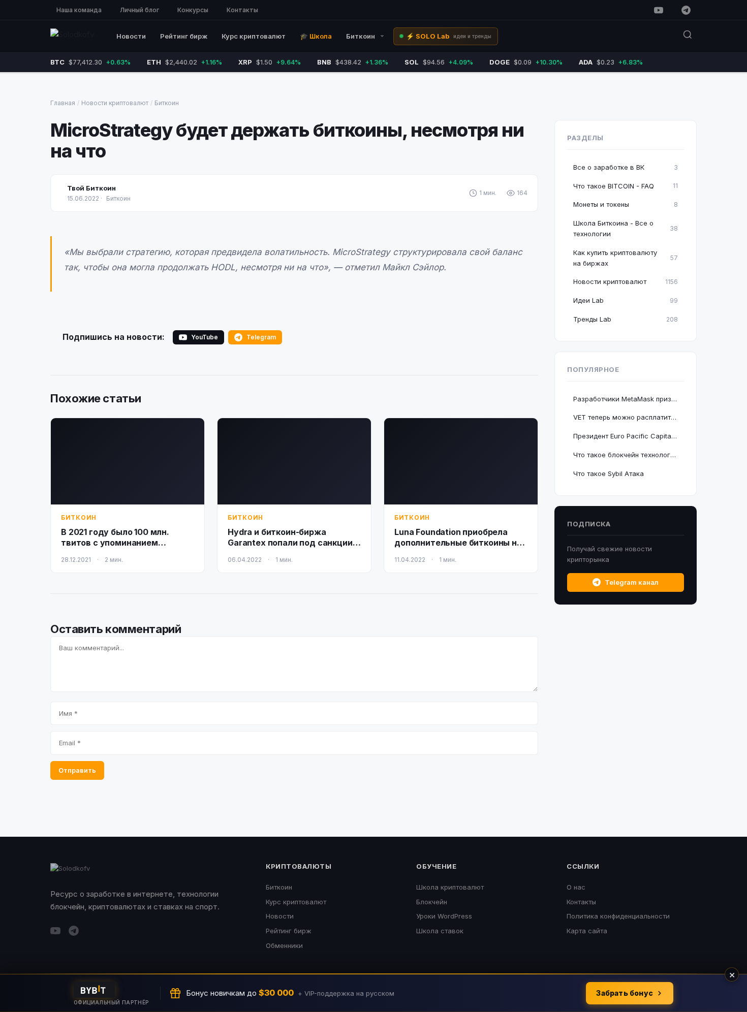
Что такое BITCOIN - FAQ (625, 186)
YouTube (204, 337)
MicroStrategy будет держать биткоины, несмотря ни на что (287, 140)
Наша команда (79, 10)
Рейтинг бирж (183, 36)
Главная (62, 103)
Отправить (77, 770)
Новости (131, 36)
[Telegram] (686, 10)
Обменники (284, 945)
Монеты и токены (625, 204)
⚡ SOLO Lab (448, 36)
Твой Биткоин (91, 188)
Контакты (242, 10)
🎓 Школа (316, 36)
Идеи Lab (625, 300)
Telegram (261, 337)
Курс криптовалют (254, 36)
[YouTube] (658, 10)
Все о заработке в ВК (625, 167)
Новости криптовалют (114, 103)
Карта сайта (587, 931)
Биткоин (360, 36)
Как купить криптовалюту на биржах (625, 257)
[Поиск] (687, 36)
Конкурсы (192, 10)
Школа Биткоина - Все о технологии (625, 228)
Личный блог (139, 10)
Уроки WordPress (444, 916)
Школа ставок (439, 931)
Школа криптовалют (450, 887)
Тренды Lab (625, 319)
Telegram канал (632, 582)
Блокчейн (431, 902)
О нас (576, 887)
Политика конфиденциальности (618, 916)
